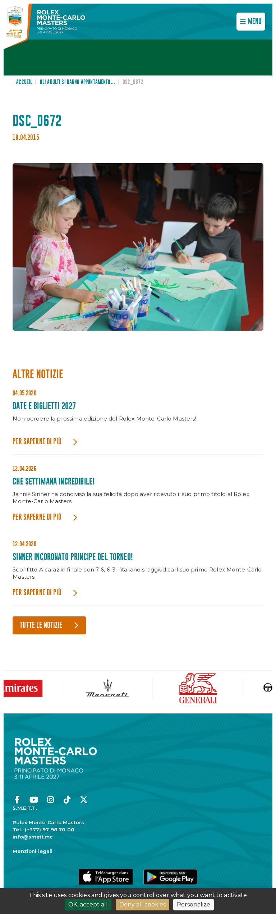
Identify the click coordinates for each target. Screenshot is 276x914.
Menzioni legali (32, 851)
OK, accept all (88, 904)
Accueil (24, 82)
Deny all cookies (142, 904)
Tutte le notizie (41, 625)
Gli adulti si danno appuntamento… (77, 82)
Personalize (193, 904)
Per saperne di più (37, 441)
